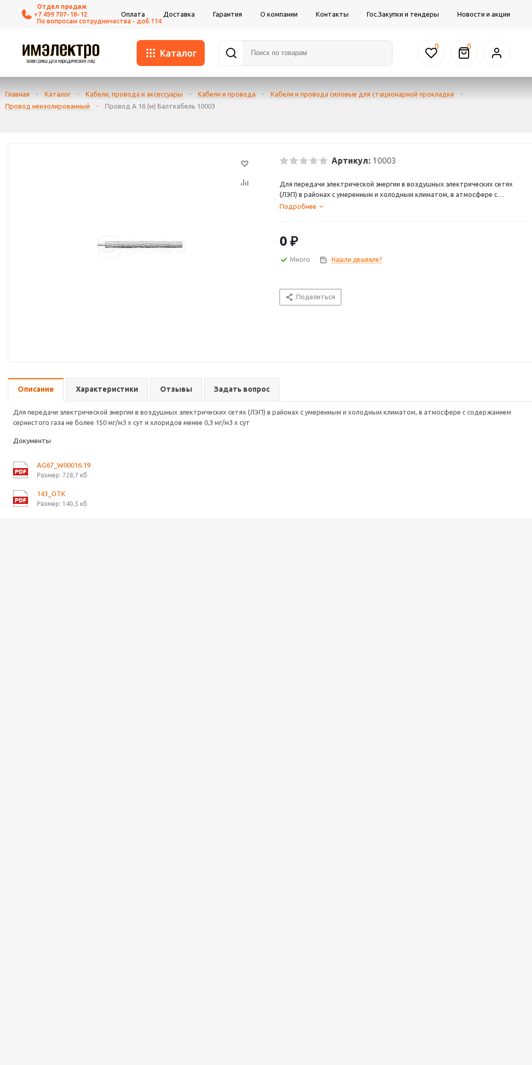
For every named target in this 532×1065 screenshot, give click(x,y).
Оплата (133, 14)
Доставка (179, 14)
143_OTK (51, 493)
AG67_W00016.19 (63, 465)
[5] (324, 161)
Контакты (332, 14)
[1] (284, 161)
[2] (294, 161)
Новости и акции (483, 14)
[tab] (404, 206)
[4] (314, 161)
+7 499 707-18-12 (60, 14)
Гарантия (227, 14)
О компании (279, 14)
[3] (304, 161)
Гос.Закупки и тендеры (403, 14)
